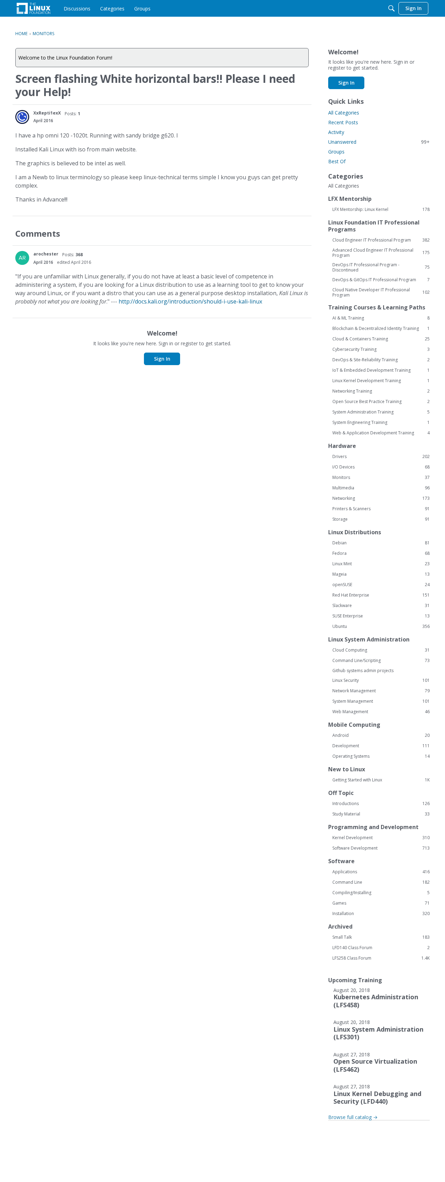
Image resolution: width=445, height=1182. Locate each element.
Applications (381, 872)
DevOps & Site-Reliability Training (381, 360)
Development (381, 746)
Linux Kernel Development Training (381, 381)
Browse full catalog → (353, 1117)
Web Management (381, 712)
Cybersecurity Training (381, 349)
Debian (381, 543)
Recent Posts (343, 122)
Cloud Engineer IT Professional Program (381, 240)
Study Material (381, 814)
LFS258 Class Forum (381, 958)
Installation (381, 914)
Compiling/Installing (381, 893)
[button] (22, 117)
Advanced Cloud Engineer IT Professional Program (381, 252)
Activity (336, 132)
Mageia (381, 574)
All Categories (343, 112)
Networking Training (381, 391)
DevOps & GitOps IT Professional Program (381, 280)
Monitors (381, 477)
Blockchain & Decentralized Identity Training (381, 328)
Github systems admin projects (363, 670)
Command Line (381, 882)
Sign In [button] (162, 358)
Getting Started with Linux (381, 780)
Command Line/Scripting (381, 660)
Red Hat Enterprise (381, 595)
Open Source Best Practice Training (381, 402)
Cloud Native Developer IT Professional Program (381, 292)
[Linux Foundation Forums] (33, 8)
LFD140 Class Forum (381, 948)
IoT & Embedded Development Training (381, 370)
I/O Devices (381, 467)
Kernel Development (381, 838)
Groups (336, 151)
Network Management (381, 691)
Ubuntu (381, 626)
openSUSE (381, 585)
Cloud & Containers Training (381, 339)
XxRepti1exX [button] (47, 113)
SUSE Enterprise (381, 616)
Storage (381, 519)
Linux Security (381, 680)
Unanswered (379, 142)
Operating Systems (381, 756)
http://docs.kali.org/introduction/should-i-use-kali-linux (190, 301)
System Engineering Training (381, 422)
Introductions (381, 804)
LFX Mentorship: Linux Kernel (381, 209)
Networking (381, 498)
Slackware (381, 605)
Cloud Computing (381, 650)
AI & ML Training (381, 318)
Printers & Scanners (381, 509)
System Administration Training (381, 412)
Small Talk (381, 937)
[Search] (391, 8)
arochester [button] (45, 254)
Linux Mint (381, 564)
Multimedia (381, 488)
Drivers (381, 457)
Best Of (337, 161)
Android (381, 735)
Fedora (381, 553)
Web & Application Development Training (381, 433)
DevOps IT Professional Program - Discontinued (381, 267)
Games (381, 903)
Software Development (381, 848)
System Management (381, 701)
